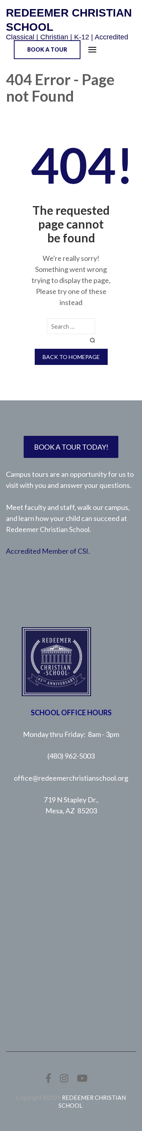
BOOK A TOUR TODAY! (71, 447)
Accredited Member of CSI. (48, 551)
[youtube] (82, 1078)
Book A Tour (47, 49)
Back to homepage (71, 356)
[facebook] (48, 1078)
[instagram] (64, 1078)
